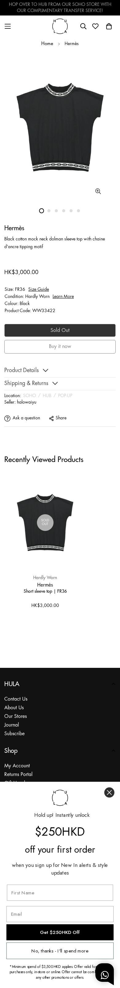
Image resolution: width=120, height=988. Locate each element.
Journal (11, 725)
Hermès (45, 585)
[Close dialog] (109, 792)
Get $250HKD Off (60, 932)
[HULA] (60, 26)
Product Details (21, 371)
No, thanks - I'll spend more (59, 950)
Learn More (63, 296)
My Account (17, 766)
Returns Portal (18, 774)
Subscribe (14, 733)
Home (47, 43)
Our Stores (15, 716)
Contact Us (15, 699)
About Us (14, 707)
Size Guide (38, 289)
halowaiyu (26, 402)
